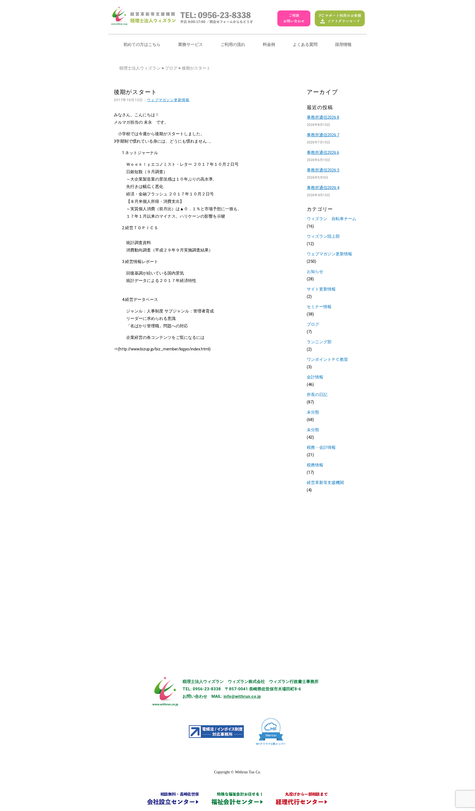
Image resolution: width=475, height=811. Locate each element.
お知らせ (315, 271)
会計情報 (315, 377)
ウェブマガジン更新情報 (168, 100)
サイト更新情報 (321, 289)
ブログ (171, 68)
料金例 (269, 44)
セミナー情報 (319, 306)
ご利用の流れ (232, 44)
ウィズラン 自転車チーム (331, 218)
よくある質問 (305, 44)
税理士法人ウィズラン (140, 68)
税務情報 (315, 465)
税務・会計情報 (321, 447)
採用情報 (343, 44)
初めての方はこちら (142, 44)
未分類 (313, 412)
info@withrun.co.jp (242, 696)
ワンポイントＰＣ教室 (327, 359)
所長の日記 (317, 394)
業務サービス (190, 44)
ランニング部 (319, 341)
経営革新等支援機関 (325, 482)
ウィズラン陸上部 (323, 236)
